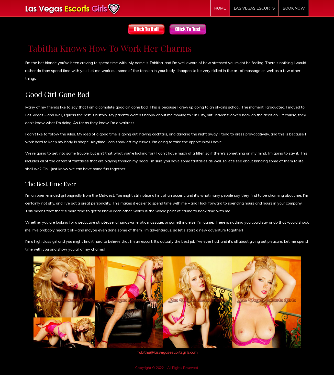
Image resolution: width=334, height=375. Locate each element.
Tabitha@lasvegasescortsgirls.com (167, 352)
